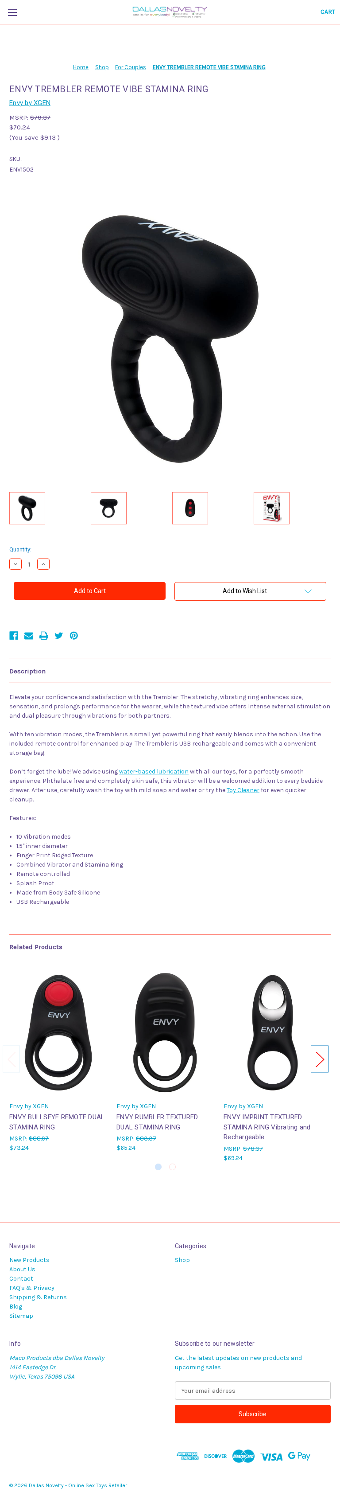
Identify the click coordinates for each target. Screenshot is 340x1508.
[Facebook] (13, 635)
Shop (182, 1260)
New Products (29, 1260)
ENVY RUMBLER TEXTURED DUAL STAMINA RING (157, 1122)
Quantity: (20, 549)
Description (27, 671)
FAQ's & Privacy (31, 1288)
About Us (22, 1269)
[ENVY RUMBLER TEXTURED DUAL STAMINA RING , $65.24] (165, 1032)
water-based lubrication (154, 771)
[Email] (28, 635)
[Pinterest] (74, 635)
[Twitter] (58, 635)
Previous (11, 1058)
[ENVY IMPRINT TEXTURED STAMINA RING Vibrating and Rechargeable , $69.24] (272, 1032)
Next (319, 1058)
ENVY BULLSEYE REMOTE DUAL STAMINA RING (56, 1122)
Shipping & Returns (38, 1297)
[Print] (43, 635)
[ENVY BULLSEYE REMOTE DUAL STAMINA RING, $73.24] (58, 1032)
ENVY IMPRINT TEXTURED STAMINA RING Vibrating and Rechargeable (267, 1127)
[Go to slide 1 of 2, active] (158, 1167)
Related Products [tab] (35, 947)
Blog (15, 1306)
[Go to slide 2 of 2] (172, 1167)
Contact (21, 1278)
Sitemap (21, 1316)
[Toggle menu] (12, 12)
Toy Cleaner (243, 790)
